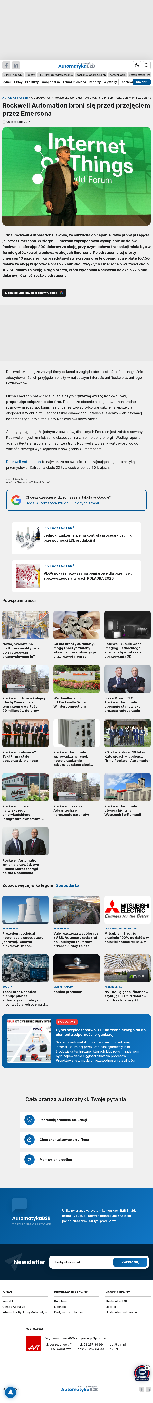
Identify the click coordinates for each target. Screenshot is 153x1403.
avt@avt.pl (118, 1344)
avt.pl (114, 1349)
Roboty (30, 74)
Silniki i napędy (13, 74)
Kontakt (7, 1301)
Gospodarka (51, 82)
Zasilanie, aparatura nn (91, 74)
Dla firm (142, 82)
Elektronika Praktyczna (121, 1312)
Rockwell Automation (23, 462)
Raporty (95, 82)
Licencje (60, 1307)
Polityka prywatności (68, 1312)
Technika (126, 82)
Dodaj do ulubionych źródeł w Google (31, 292)
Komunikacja (118, 74)
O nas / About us (13, 1307)
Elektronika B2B (116, 1301)
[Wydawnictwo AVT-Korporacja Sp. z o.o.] (33, 1345)
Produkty (32, 82)
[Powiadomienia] (10, 1392)
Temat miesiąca (74, 82)
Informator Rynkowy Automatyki (24, 1312)
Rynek (6, 82)
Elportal (110, 1307)
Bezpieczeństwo (139, 74)
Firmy (18, 82)
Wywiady (110, 82)
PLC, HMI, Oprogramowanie (56, 74)
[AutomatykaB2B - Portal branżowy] (79, 1389)
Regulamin (61, 1301)
